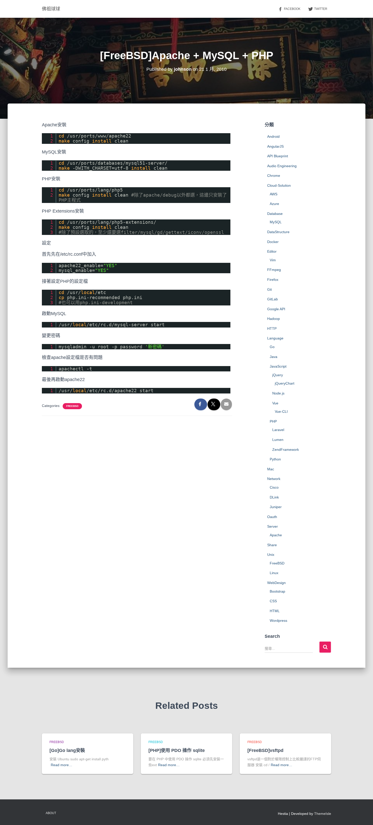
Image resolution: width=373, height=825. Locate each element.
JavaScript (278, 366)
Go (272, 347)
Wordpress (278, 620)
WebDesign (276, 583)
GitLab (272, 299)
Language (275, 338)
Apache (276, 535)
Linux (274, 573)
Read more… (61, 765)
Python (275, 459)
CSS (273, 601)
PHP (273, 421)
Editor (272, 251)
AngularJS (275, 146)
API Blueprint (277, 156)
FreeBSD (72, 406)
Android (273, 136)
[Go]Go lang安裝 (67, 750)
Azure (274, 204)
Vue (275, 403)
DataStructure (278, 232)
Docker (273, 242)
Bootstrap (277, 591)
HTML (275, 611)
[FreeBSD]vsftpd (265, 750)
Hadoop (273, 319)
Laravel (278, 430)
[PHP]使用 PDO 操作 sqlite (176, 750)
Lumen (277, 440)
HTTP (272, 328)
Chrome (273, 176)
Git (269, 289)
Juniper (276, 507)
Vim (273, 260)
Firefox (272, 280)
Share (272, 545)
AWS (273, 194)
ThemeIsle (322, 814)
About (51, 813)
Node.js (278, 393)
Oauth (272, 517)
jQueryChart (284, 383)
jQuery (277, 375)
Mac (270, 469)
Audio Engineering (282, 166)
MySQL (276, 222)
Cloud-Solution (279, 185)
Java (273, 357)
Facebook (292, 9)
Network (273, 479)
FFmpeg (274, 270)
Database (275, 214)
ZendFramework (285, 450)
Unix (270, 555)
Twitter (320, 9)
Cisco (274, 487)
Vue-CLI (281, 411)
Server (272, 526)
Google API (276, 309)
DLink (274, 497)
